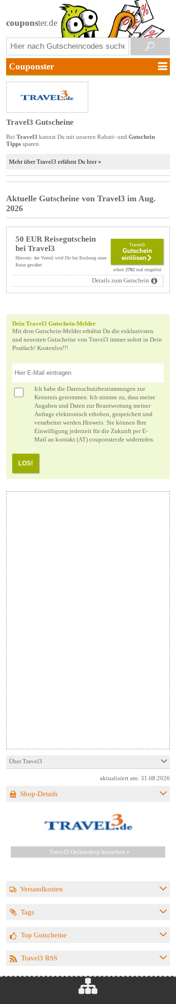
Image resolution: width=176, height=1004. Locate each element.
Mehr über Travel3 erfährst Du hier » (55, 161)
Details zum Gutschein (120, 280)
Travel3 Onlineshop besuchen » (89, 852)
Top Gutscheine (44, 935)
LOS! (25, 463)
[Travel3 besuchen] (88, 834)
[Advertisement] (87, 683)
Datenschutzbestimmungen (101, 389)
